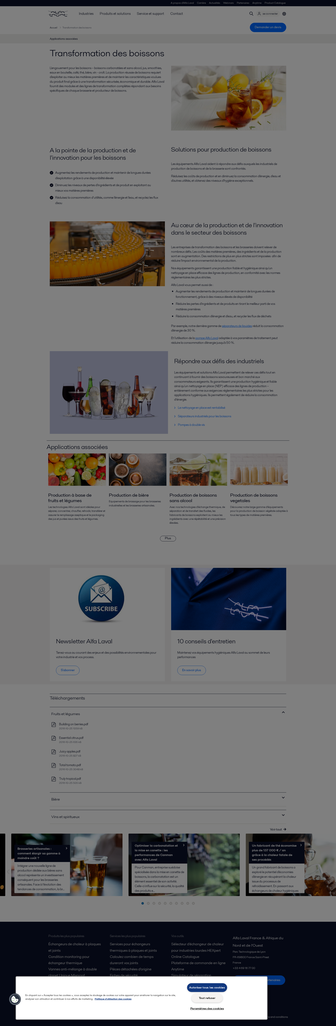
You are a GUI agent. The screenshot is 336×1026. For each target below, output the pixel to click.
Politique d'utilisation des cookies (113, 999)
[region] (142, 998)
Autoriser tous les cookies (207, 987)
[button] (15, 999)
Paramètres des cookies (207, 1008)
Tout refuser (207, 998)
